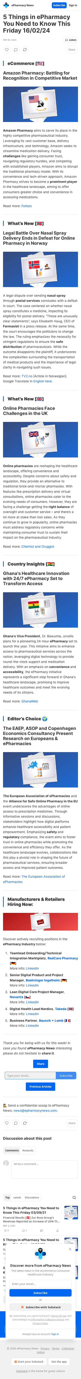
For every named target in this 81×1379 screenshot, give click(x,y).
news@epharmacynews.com (35, 1110)
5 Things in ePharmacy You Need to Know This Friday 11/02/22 (31, 1242)
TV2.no (26, 376)
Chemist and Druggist (37, 546)
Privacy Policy (40, 1323)
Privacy (45, 1348)
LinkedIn (32, 968)
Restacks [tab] (27, 1150)
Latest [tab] (17, 1197)
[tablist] (19, 1150)
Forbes (26, 206)
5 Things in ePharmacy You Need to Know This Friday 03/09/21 (31, 1210)
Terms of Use (58, 1315)
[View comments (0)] (16, 49)
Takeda (61, 1009)
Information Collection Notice (47, 1319)
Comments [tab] (12, 1150)
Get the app (59, 1361)
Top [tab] (7, 1197)
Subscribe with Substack (43, 1307)
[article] (40, 1219)
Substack (22, 1371)
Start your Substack (31, 1361)
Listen (72, 40)
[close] (70, 1249)
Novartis (17, 997)
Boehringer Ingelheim (43, 980)
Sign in (73, 5)
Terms (56, 1348)
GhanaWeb (29, 701)
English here (42, 381)
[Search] (74, 1197)
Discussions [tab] (32, 1197)
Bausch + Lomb (51, 1020)
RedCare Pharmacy (63, 958)
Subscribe (59, 5)
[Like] (7, 49)
